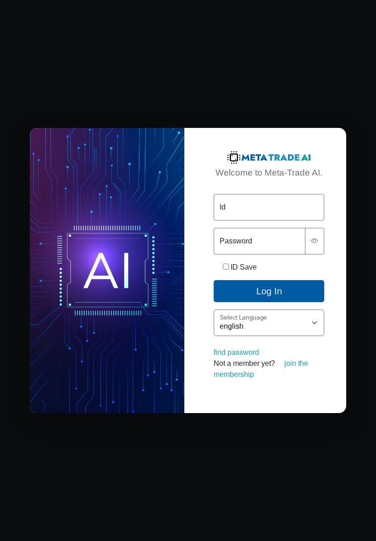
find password (236, 352)
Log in (269, 291)
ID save (244, 267)
